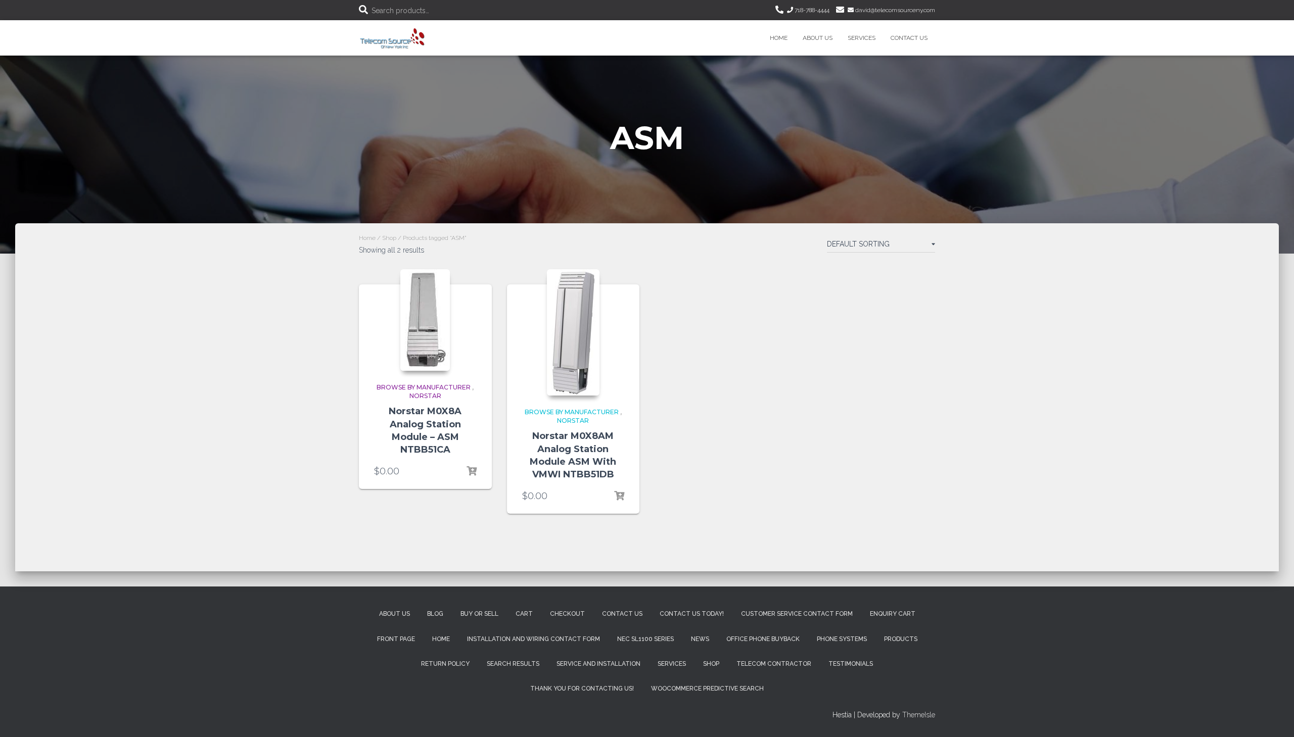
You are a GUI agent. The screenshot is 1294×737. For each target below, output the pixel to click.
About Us (818, 37)
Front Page (396, 639)
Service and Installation (598, 663)
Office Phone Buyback (763, 639)
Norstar (425, 396)
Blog (435, 613)
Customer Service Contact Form (797, 613)
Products (900, 639)
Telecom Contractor (773, 663)
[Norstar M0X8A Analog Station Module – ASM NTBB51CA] (425, 320)
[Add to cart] (472, 471)
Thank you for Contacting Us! (582, 688)
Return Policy (445, 663)
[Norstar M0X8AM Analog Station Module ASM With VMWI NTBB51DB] (573, 332)
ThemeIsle (918, 715)
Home (779, 37)
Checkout (567, 613)
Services (861, 37)
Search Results (513, 663)
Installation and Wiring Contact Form (533, 639)
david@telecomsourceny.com (894, 10)
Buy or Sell (479, 613)
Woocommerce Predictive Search (707, 688)
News (700, 639)
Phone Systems (842, 639)
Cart (524, 613)
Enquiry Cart (892, 613)
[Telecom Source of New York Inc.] (393, 38)
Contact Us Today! (692, 613)
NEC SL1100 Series (645, 639)
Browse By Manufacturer (424, 387)
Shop (389, 237)
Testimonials (850, 663)
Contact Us (909, 37)
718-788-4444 (811, 10)
